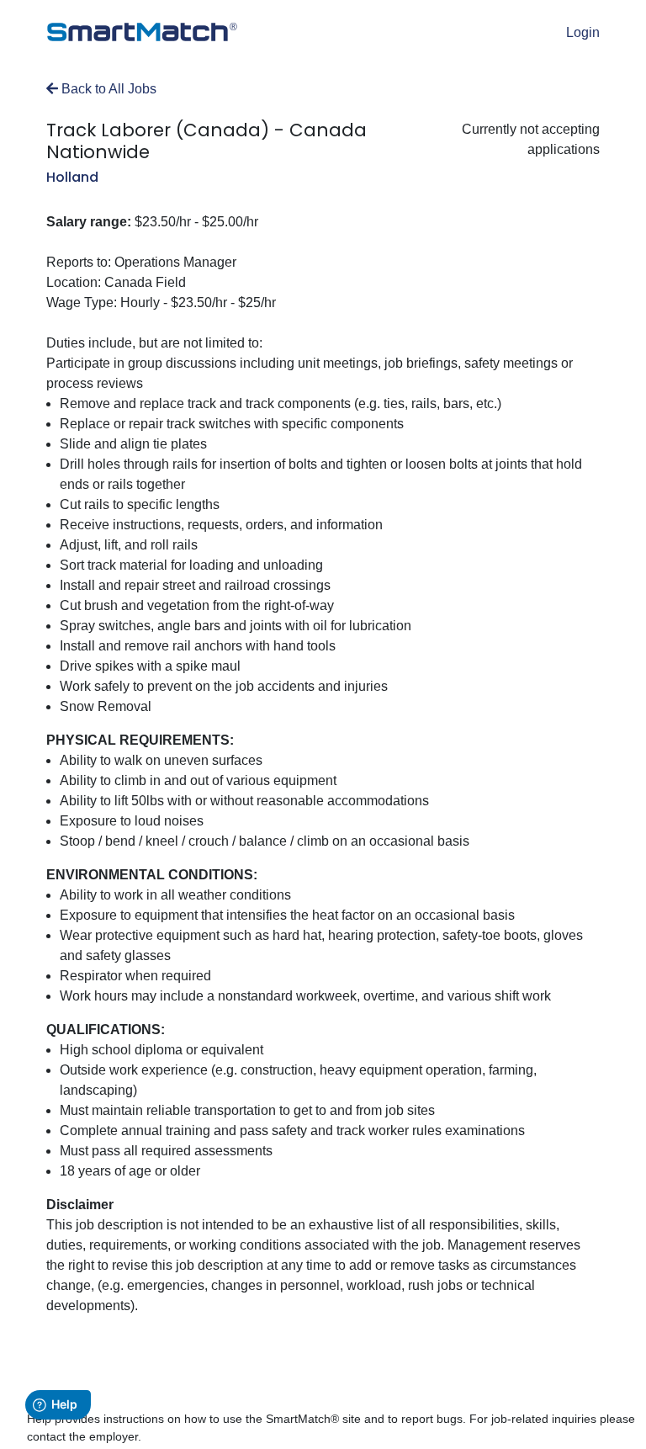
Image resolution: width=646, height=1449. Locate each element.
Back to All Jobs (107, 89)
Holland (72, 177)
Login (583, 32)
